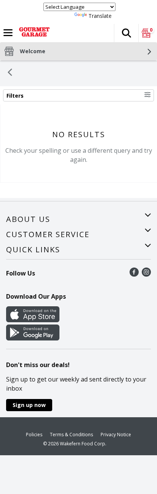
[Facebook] (134, 274)
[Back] (10, 73)
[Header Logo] (33, 33)
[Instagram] (146, 274)
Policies (34, 434)
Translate (100, 15)
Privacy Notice (116, 434)
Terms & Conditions (71, 434)
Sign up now (29, 404)
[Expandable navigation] (8, 33)
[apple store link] (32, 320)
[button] (126, 33)
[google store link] (32, 338)
